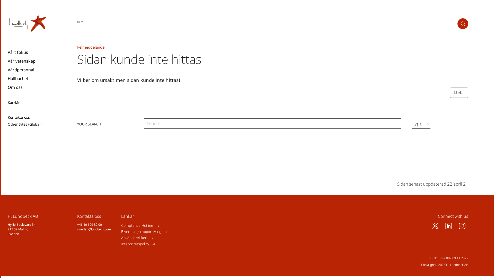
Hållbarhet (18, 78)
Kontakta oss (19, 117)
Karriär (14, 103)
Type (417, 123)
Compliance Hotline (137, 225)
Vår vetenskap (22, 61)
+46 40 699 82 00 (89, 224)
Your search (89, 124)
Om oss (15, 87)
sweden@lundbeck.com (94, 229)
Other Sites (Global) (24, 124)
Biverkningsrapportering (141, 231)
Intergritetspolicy (135, 244)
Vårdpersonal (21, 70)
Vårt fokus (18, 52)
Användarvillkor (134, 238)
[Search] (396, 124)
